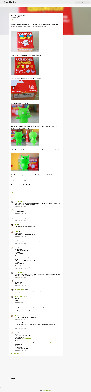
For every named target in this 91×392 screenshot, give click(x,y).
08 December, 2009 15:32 (20, 236)
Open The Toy (9, 2)
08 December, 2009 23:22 (20, 292)
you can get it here (26, 338)
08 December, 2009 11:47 (20, 213)
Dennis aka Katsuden (19, 289)
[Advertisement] (36, 366)
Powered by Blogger (46, 390)
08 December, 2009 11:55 (20, 220)
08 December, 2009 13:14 (20, 228)
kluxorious (17, 209)
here (43, 184)
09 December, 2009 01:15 (20, 302)
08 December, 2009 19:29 (20, 243)
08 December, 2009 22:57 (20, 277)
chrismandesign (18, 201)
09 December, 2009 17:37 (20, 350)
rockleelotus (18, 306)
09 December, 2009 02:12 (20, 312)
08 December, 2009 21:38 (20, 268)
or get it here (52, 342)
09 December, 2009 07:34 (20, 328)
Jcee (16, 217)
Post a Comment (15, 353)
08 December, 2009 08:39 (20, 206)
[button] (12, 20)
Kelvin (16, 231)
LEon (16, 247)
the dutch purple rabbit (20, 296)
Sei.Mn (16, 224)
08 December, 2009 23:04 (20, 285)
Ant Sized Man (18, 315)
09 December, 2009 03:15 (20, 319)
